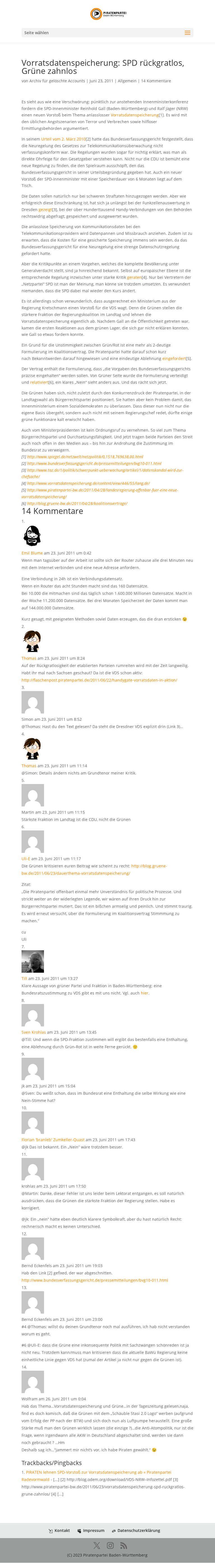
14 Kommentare (156, 80)
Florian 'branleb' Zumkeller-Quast (53, 1139)
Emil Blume (32, 553)
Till (24, 978)
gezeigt (45, 209)
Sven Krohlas (34, 1032)
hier (144, 993)
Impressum (93, 1530)
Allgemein (127, 80)
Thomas (29, 658)
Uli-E (26, 858)
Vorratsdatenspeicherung (135, 115)
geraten (134, 277)
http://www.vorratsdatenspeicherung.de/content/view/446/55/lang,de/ (88, 483)
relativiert (39, 382)
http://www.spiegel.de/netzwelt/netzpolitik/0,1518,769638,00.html (85, 456)
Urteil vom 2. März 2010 (63, 139)
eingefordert (174, 358)
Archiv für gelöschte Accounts (57, 80)
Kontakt (62, 1530)
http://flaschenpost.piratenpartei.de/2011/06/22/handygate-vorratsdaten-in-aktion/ (99, 680)
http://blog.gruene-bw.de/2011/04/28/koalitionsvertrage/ (77, 503)
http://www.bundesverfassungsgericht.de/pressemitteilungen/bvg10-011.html (94, 463)
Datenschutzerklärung (139, 1530)
